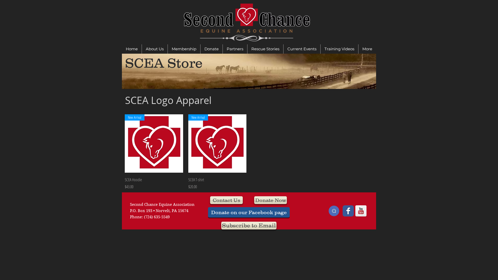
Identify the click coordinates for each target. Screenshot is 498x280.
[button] (155, 49)
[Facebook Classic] (348, 210)
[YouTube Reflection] (360, 210)
